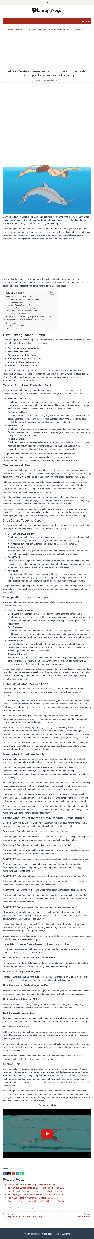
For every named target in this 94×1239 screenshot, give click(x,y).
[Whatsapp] (22, 1173)
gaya (25, 1208)
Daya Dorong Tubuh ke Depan (22, 305)
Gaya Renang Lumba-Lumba (18, 296)
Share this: (15, 328)
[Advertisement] (47, 51)
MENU (87, 21)
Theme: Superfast (62, 1233)
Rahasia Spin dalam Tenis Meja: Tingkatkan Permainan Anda (22, 1216)
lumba (30, 1208)
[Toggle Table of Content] (51, 292)
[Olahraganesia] (47, 10)
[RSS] (47, 2)
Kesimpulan (11, 322)
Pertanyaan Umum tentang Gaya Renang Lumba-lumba (30, 316)
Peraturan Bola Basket (83, 1215)
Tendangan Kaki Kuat (19, 302)
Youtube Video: (19, 326)
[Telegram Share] (17, 1173)
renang (35, 1208)
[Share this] (5, 1173)
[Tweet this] (9, 1173)
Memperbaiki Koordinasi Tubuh (23, 313)
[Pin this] (13, 1173)
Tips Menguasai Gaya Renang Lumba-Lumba (25, 319)
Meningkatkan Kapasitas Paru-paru (24, 308)
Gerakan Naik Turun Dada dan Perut (25, 299)
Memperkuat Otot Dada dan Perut (24, 310)
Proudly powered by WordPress (38, 1233)
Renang (13, 1208)
